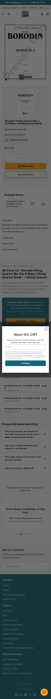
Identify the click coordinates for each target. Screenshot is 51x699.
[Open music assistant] (44, 692)
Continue (25, 363)
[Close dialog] (46, 329)
